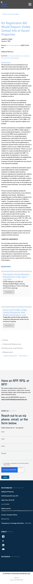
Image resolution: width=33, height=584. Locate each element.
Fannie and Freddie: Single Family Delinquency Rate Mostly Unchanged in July (15, 312)
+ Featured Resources (11, 344)
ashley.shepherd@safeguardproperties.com (14, 399)
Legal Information (16, 580)
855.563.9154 (5, 519)
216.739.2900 (5, 504)
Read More (8, 292)
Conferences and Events (12, 348)
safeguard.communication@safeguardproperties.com (17, 510)
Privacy (16, 578)
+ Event (4, 340)
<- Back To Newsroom (10, 356)
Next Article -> (24, 356)
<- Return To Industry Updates (10, 14)
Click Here (28, 523)
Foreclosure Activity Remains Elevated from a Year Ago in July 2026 (16, 277)
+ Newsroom (7, 352)
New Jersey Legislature (13, 45)
